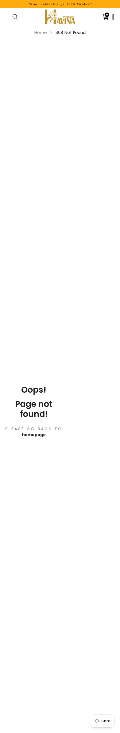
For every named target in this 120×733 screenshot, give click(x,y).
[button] (7, 16)
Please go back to (34, 429)
